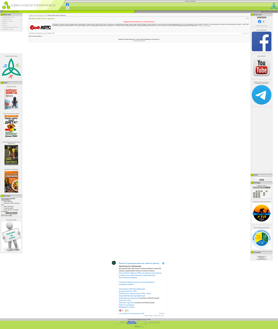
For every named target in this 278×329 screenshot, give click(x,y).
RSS (276, 11)
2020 (36, 15)
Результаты (4, 214)
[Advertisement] (11, 42)
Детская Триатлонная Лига (262, 227)
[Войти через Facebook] (67, 4)
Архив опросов (13, 214)
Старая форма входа (261, 25)
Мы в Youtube (261, 56)
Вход (17, 11)
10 (254, 193)
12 (259, 193)
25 (45, 15)
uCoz (142, 326)
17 (254, 195)
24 (254, 197)
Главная (5, 11)
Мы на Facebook (261, 30)
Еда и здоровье (8, 201)
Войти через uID (261, 17)
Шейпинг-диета (11, 86)
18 (256, 195)
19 (259, 195)
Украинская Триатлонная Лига (261, 201)
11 (256, 193)
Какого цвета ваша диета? (11, 113)
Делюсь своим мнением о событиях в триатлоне (261, 82)
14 (264, 193)
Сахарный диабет (9, 208)
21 (264, 195)
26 (259, 197)
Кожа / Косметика (8, 206)
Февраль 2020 (261, 185)
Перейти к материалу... (205, 25)
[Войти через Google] (67, 8)
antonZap (45, 33)
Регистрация (12, 11)
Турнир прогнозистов (11, 56)
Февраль (41, 15)
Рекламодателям (11, 219)
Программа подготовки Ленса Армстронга (11, 142)
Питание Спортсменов (11, 169)
